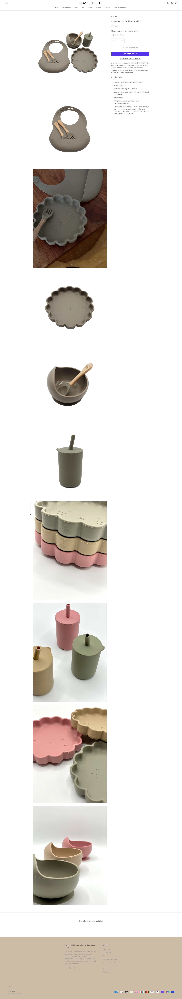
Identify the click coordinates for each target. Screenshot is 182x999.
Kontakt (105, 969)
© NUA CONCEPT (12, 991)
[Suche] (172, 3)
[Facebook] (65, 968)
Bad (83, 8)
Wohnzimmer (66, 8)
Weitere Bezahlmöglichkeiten (130, 58)
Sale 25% (107, 8)
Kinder (90, 8)
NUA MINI (114, 16)
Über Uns (106, 972)
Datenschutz (107, 953)
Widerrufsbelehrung (110, 959)
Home (56, 8)
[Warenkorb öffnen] (176, 3)
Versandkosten (120, 35)
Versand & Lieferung (110, 962)
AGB (104, 956)
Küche (76, 8)
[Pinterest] (74, 968)
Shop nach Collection (120, 8)
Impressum (107, 949)
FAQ (104, 966)
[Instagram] (70, 968)
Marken (98, 8)
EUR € (6, 3)
